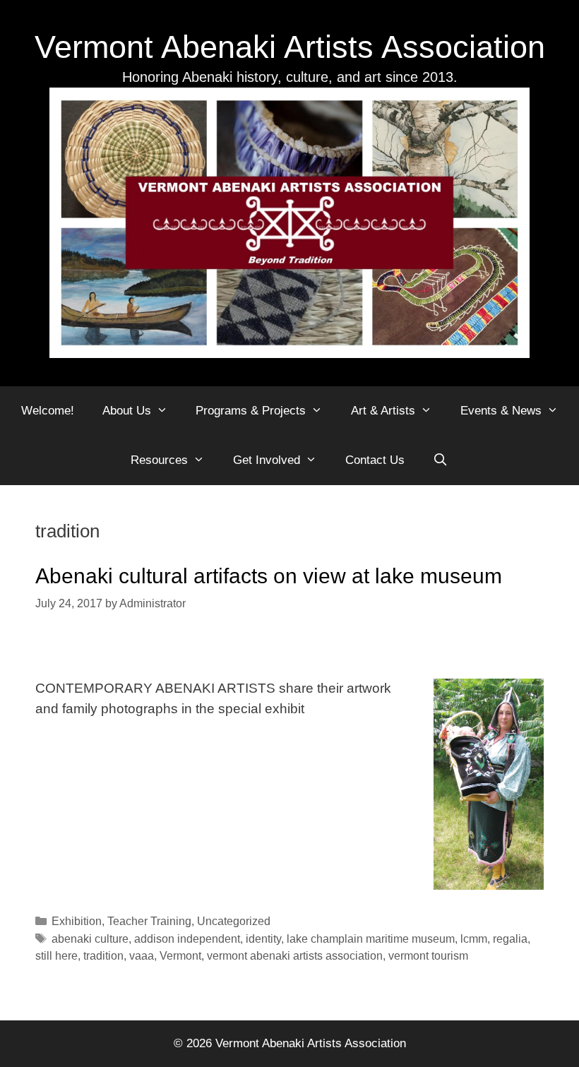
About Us (126, 410)
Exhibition (77, 920)
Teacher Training (149, 920)
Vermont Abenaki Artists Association (290, 47)
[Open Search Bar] (440, 460)
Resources (159, 460)
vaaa (141, 955)
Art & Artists (383, 410)
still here (56, 955)
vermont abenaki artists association (295, 955)
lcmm (473, 938)
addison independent (187, 938)
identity (263, 938)
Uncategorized (233, 920)
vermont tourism (428, 955)
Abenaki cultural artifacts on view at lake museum (268, 576)
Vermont (180, 955)
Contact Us (375, 460)
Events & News (501, 410)
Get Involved (266, 460)
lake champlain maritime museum (371, 938)
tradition (103, 955)
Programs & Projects (251, 410)
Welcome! (47, 410)
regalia (510, 938)
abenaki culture (90, 938)
